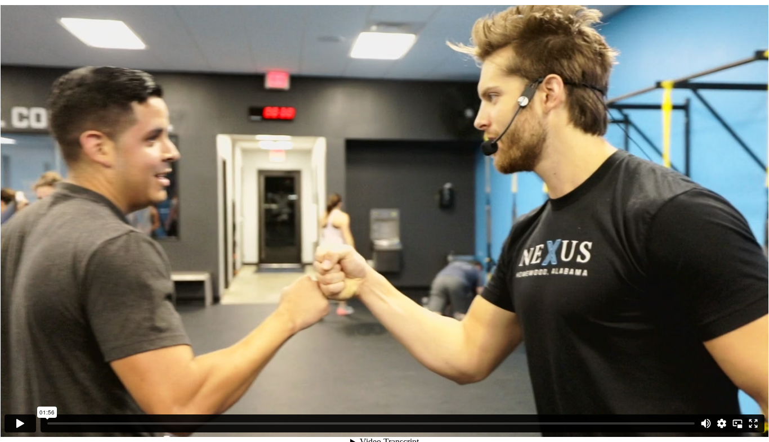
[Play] (20, 423)
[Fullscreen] (753, 423)
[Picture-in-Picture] (737, 423)
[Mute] (706, 423)
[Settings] (721, 423)
